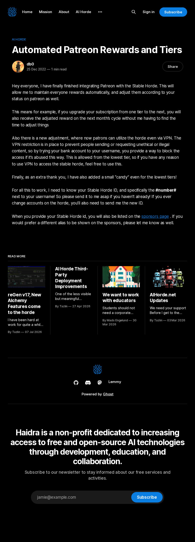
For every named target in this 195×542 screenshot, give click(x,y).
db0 (30, 64)
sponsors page (155, 216)
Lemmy (114, 381)
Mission (45, 12)
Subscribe (173, 12)
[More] (100, 12)
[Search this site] (133, 12)
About (64, 12)
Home (27, 12)
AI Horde (83, 12)
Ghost (108, 394)
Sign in (149, 12)
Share (173, 66)
